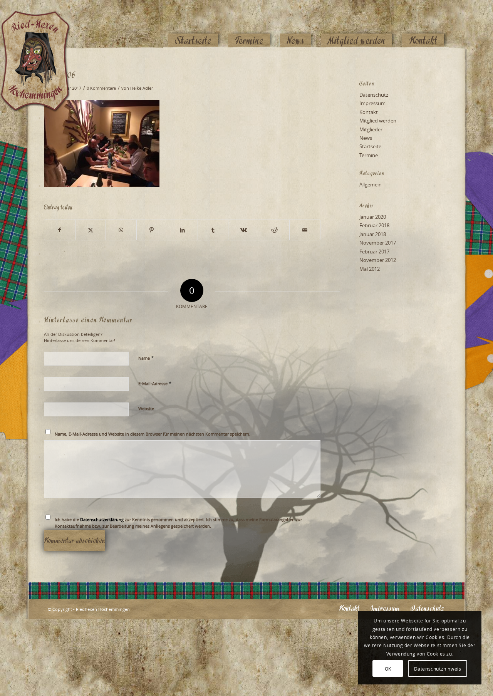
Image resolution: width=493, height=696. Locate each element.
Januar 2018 (372, 234)
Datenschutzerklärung (102, 519)
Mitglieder (370, 129)
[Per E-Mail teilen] (305, 230)
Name (146, 357)
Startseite (370, 146)
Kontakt (368, 112)
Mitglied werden (377, 120)
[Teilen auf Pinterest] (152, 230)
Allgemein (370, 184)
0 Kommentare (101, 88)
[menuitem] (193, 26)
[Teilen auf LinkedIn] (182, 230)
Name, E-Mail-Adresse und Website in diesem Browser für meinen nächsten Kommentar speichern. (152, 434)
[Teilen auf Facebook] (59, 230)
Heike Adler (141, 88)
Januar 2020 (372, 216)
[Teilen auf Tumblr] (213, 230)
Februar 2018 (374, 225)
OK (388, 669)
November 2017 (377, 242)
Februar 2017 (374, 251)
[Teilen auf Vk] (243, 230)
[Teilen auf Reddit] (274, 230)
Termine (368, 155)
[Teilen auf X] (90, 230)
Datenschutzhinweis (437, 669)
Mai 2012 (369, 268)
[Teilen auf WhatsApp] (121, 230)
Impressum (372, 103)
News (365, 137)
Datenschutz (373, 94)
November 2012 (377, 260)
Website (146, 408)
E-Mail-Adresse (154, 383)
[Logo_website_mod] (41, 25)
